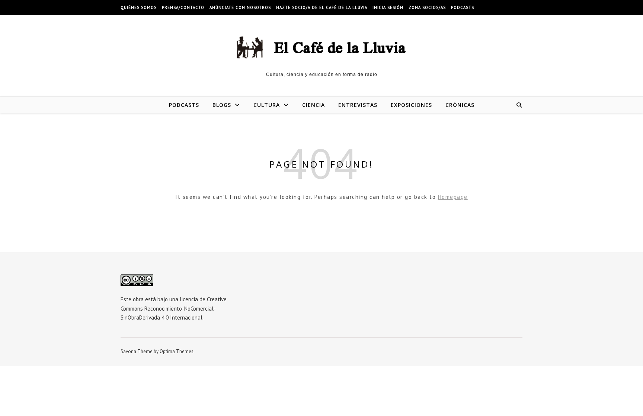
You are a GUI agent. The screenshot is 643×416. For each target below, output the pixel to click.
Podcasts (462, 7)
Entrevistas (357, 104)
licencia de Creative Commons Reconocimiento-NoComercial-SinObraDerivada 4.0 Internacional (174, 308)
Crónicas (459, 104)
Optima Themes (176, 351)
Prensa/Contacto (183, 7)
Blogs (221, 104)
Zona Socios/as (427, 7)
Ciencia (313, 104)
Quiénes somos (139, 7)
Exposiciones (411, 104)
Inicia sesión (387, 7)
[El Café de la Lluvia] (321, 46)
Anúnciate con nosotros (240, 7)
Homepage (453, 196)
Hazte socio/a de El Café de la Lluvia (321, 7)
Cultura (266, 104)
